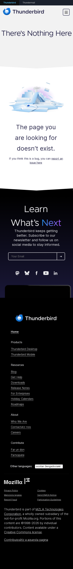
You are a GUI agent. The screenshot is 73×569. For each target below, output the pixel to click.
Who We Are (19, 421)
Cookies (41, 490)
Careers (16, 432)
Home (15, 331)
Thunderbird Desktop (24, 349)
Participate (17, 455)
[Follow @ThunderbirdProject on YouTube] (46, 273)
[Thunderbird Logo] (24, 12)
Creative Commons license (23, 532)
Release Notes (20, 388)
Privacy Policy (11, 490)
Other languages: (21, 466)
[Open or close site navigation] (66, 12)
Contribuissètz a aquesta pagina (26, 540)
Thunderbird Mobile (23, 354)
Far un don (17, 449)
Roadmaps (17, 404)
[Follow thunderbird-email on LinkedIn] (55, 273)
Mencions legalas (13, 495)
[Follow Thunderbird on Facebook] (36, 273)
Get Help (16, 377)
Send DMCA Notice (47, 495)
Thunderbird (9, 3)
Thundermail (29, 3)
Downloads (18, 382)
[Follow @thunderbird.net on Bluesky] (27, 273)
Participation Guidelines (49, 499)
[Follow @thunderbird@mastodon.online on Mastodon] (17, 273)
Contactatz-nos (21, 427)
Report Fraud (10, 499)
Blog (13, 371)
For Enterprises (20, 393)
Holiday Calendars (22, 398)
